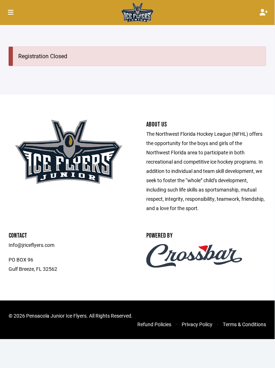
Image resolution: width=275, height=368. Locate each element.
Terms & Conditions (244, 324)
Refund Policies (154, 324)
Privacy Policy (197, 324)
